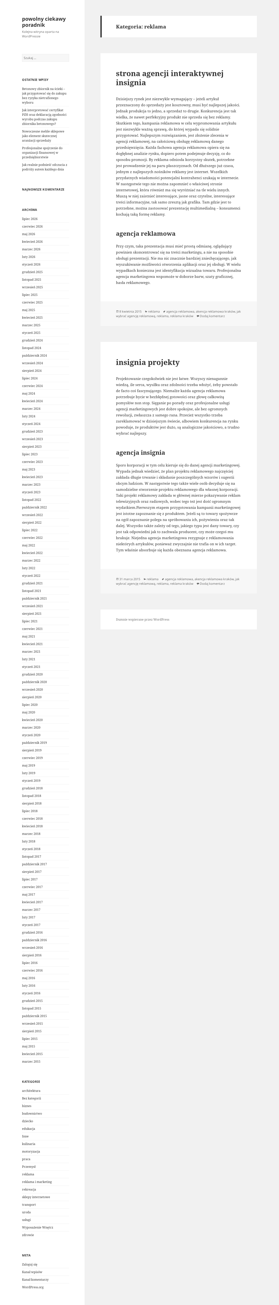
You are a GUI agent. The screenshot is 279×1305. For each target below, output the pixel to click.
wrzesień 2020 (32, 689)
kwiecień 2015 (32, 1054)
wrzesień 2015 (32, 1023)
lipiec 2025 (30, 295)
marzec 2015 (31, 1061)
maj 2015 (28, 1046)
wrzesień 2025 (32, 287)
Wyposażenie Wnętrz (37, 1227)
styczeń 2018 (31, 849)
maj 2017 (28, 894)
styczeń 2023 (31, 492)
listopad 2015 (31, 1008)
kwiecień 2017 (32, 902)
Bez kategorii (31, 1098)
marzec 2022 (31, 560)
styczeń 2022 (31, 576)
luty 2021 (28, 659)
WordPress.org (33, 1287)
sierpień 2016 (32, 955)
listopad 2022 (31, 500)
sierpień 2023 (32, 446)
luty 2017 (28, 917)
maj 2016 (28, 978)
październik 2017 (34, 864)
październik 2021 (34, 598)
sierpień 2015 (32, 1031)
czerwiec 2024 (32, 386)
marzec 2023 (31, 484)
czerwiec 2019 (32, 758)
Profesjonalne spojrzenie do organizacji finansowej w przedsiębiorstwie (42, 152)
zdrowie (28, 1235)
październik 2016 (34, 940)
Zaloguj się (29, 1264)
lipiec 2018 (30, 811)
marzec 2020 (31, 727)
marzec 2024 (31, 409)
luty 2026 (28, 257)
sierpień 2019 (32, 750)
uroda (26, 1212)
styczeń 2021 (31, 667)
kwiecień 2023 (32, 477)
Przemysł (28, 1167)
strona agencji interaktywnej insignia (170, 77)
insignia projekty (148, 362)
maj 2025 (28, 310)
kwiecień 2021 (32, 644)
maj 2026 (28, 234)
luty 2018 (28, 841)
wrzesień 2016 (32, 948)
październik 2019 (34, 743)
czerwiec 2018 (32, 818)
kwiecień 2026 (32, 242)
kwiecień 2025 (32, 317)
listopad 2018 (31, 796)
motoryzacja (31, 1151)
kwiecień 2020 (32, 720)
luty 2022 (28, 568)
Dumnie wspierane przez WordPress (142, 619)
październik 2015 (34, 1016)
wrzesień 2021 (32, 606)
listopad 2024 (31, 348)
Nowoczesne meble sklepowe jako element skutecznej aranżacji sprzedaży (43, 136)
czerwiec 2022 (32, 538)
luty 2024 (28, 416)
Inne (25, 1136)
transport (29, 1205)
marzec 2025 (31, 325)
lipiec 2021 (30, 621)
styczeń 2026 (31, 264)
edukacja (28, 1129)
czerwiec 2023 (32, 462)
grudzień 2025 (32, 272)
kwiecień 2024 (32, 401)
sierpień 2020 (32, 697)
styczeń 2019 (31, 781)
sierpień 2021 (32, 614)
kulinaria (28, 1144)
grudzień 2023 (32, 431)
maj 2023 (28, 469)
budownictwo (32, 1113)
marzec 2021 (31, 651)
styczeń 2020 (31, 735)
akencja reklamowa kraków (215, 311)
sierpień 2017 (32, 872)
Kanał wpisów (32, 1272)
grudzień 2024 (32, 340)
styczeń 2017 (31, 925)
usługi (26, 1220)
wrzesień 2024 (32, 363)
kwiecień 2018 (32, 826)
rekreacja (29, 1189)
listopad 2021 (31, 591)
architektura (31, 1091)
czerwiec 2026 (32, 226)
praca (26, 1159)
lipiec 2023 (30, 454)
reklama (28, 1174)
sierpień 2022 (32, 522)
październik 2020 (34, 682)
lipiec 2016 (30, 963)
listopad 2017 (31, 856)
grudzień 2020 (32, 674)
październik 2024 (34, 355)
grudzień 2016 (32, 932)
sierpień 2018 (32, 803)
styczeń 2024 (31, 424)
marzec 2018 (31, 834)
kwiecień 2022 (32, 553)
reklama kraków (181, 316)
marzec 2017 (31, 910)
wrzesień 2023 (32, 439)
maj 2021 (28, 636)
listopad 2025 (31, 279)
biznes (26, 1106)
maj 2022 (28, 545)
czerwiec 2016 (32, 970)
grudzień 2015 (32, 1001)
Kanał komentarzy (35, 1279)
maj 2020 (28, 712)
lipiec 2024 (30, 378)
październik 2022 (34, 507)
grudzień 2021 (32, 583)
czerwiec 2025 (32, 302)
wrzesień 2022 (32, 515)
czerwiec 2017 (32, 887)
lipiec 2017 (30, 879)
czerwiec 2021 (32, 629)
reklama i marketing (37, 1182)
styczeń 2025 (31, 333)
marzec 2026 (31, 249)
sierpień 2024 (32, 371)
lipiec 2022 (30, 530)
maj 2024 (28, 393)
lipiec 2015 (30, 1039)
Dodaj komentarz (212, 316)
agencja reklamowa (180, 311)
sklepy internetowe (36, 1197)
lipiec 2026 (30, 219)
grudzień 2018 (32, 788)
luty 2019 (28, 773)
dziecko (27, 1121)
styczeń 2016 (31, 993)
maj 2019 (28, 765)
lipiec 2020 (30, 705)
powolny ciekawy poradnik (44, 21)
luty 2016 (28, 985)
